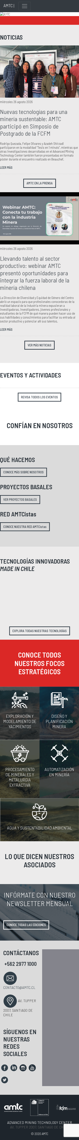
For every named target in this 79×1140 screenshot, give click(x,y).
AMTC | (9, 5)
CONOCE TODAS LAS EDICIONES (26, 925)
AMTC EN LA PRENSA (40, 183)
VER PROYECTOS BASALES (20, 499)
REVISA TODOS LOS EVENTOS (39, 397)
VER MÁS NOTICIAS (39, 345)
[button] (6, 14)
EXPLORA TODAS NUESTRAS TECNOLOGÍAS (40, 631)
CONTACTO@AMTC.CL (19, 987)
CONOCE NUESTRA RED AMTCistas (25, 527)
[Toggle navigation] (24, 6)
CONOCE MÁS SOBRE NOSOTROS (23, 472)
